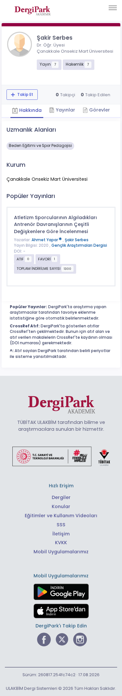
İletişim (61, 534)
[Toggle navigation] (112, 8)
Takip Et (24, 94)
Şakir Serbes (76, 240)
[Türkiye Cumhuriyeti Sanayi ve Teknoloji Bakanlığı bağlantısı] (61, 456)
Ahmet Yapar (45, 240)
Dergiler (61, 497)
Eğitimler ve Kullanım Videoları (61, 515)
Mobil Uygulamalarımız (61, 551)
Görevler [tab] (99, 110)
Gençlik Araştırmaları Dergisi (79, 245)
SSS (61, 524)
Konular (61, 506)
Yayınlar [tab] (64, 110)
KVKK (61, 542)
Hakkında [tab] (30, 110)
